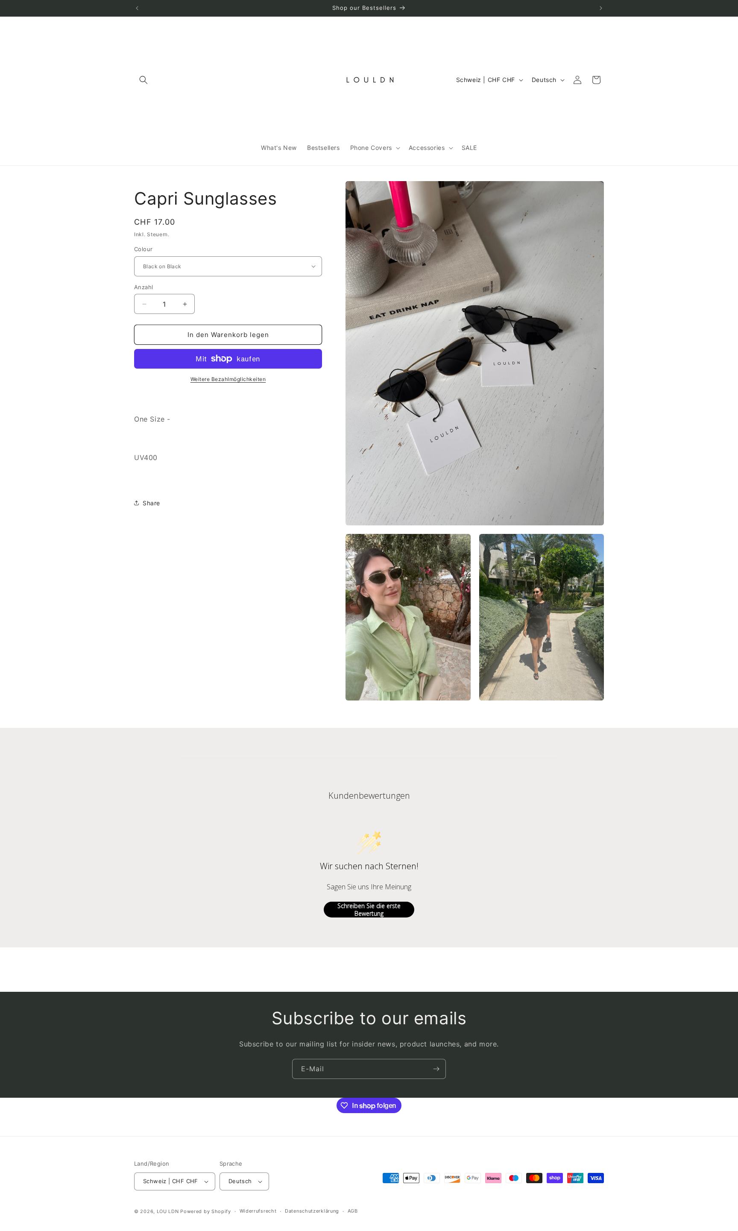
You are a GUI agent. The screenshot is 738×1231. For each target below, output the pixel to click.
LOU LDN (168, 1211)
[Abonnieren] (436, 1069)
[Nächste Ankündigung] (601, 8)
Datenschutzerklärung (312, 1211)
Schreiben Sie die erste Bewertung (369, 909)
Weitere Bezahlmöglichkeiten (228, 379)
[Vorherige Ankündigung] (137, 8)
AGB (353, 1211)
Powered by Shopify (205, 1211)
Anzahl (143, 287)
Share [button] (151, 502)
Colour (143, 249)
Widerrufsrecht (258, 1211)
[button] (143, 79)
